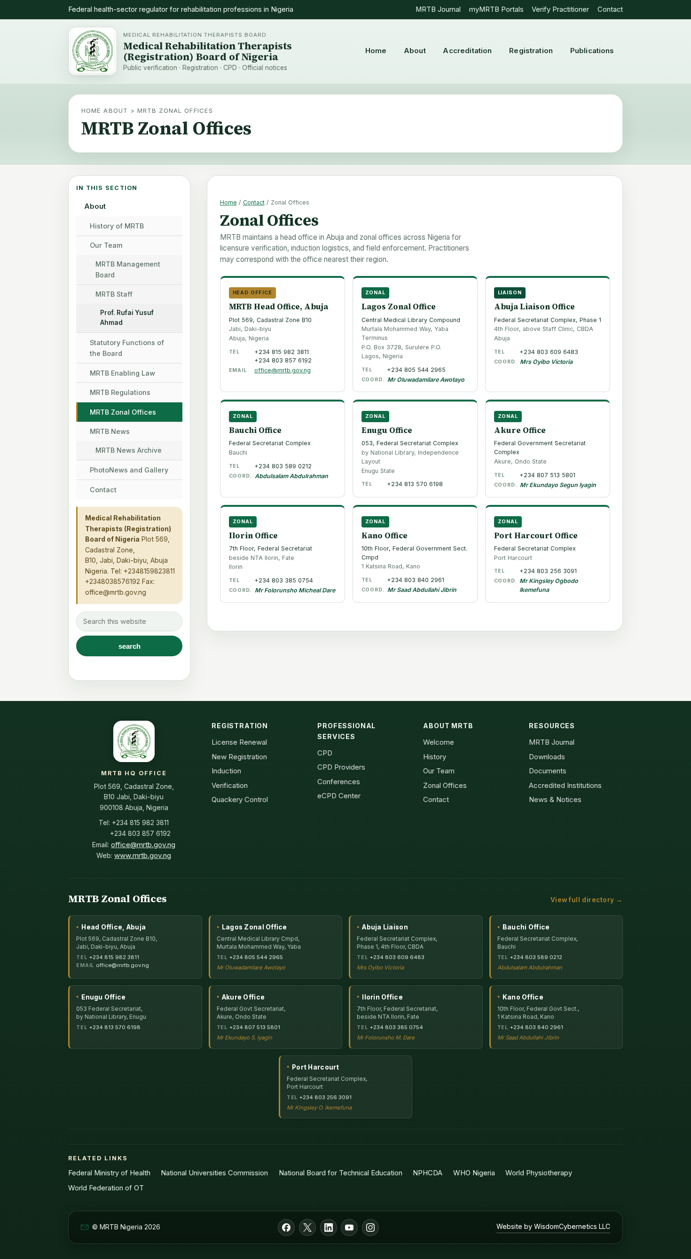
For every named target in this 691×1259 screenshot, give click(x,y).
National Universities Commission (214, 1173)
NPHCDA (427, 1173)
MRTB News (110, 431)
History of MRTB (117, 226)
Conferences (338, 781)
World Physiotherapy (538, 1173)
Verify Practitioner (560, 9)
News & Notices (555, 799)
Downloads (547, 756)
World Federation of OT (106, 1188)
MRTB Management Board (127, 269)
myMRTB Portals (496, 9)
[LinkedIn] (328, 1227)
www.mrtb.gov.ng (142, 855)
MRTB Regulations (120, 392)
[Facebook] (286, 1227)
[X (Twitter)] (307, 1227)
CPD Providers (341, 767)
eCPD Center (339, 795)
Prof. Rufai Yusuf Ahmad (127, 318)
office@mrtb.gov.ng (115, 592)
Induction (226, 770)
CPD (324, 752)
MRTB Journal (438, 9)
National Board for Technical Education (340, 1173)
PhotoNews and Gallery (129, 470)
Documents (547, 770)
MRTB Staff (114, 294)
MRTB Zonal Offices (123, 412)
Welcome (438, 742)
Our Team (106, 245)
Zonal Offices (445, 785)
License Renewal (239, 742)
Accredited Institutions (565, 785)
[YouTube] (349, 1227)
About (415, 50)
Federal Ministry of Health (109, 1173)
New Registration (239, 756)
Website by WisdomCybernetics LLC (553, 1226)
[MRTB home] (92, 51)
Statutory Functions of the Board (127, 347)
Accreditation (467, 50)
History (434, 756)
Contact (610, 9)
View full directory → (586, 900)
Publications (592, 50)
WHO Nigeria (474, 1173)
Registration (531, 50)
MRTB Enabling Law (122, 373)
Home (376, 50)
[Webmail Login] (84, 1227)
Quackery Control (240, 799)
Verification (230, 785)
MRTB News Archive (128, 450)
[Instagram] (370, 1227)
